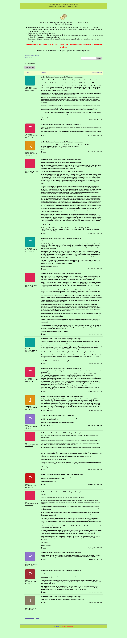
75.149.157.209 (29, 609)
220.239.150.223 (29, 90)
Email (44, 119)
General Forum (30, 63)
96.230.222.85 (29, 565)
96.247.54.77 (28, 428)
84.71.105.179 (29, 137)
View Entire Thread (97, 72)
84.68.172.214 (29, 381)
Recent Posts (28, 57)
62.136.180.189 (29, 446)
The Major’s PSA (94, 79)
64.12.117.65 (28, 155)
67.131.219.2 (28, 583)
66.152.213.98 (29, 487)
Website (51, 410)
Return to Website (29, 55)
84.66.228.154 (29, 172)
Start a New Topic (29, 67)
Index (37, 55)
